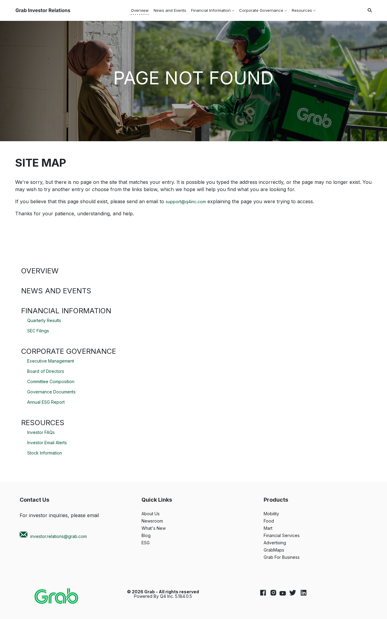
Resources (42, 422)
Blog (153, 535)
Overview (40, 270)
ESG (153, 543)
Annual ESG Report (46, 402)
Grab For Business (289, 557)
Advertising (282, 543)
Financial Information (66, 310)
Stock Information (44, 452)
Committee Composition (50, 381)
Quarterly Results (44, 320)
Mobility (279, 514)
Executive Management (50, 360)
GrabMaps (281, 550)
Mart (276, 528)
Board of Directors (45, 371)
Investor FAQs (41, 432)
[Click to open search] (368, 10)
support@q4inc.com (186, 201)
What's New (161, 528)
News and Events (56, 290)
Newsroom (159, 521)
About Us (158, 514)
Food (276, 521)
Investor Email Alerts (47, 442)
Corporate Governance (68, 351)
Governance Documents (51, 391)
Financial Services (289, 535)
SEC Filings (38, 330)
